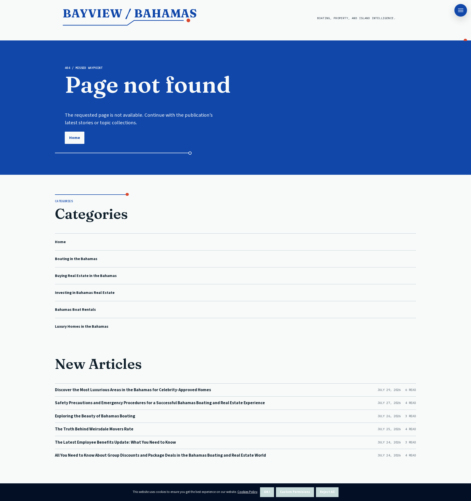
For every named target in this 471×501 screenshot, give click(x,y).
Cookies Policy (247, 492)
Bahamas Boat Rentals (75, 309)
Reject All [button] (327, 492)
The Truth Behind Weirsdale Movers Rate (94, 429)
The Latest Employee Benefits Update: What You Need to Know (115, 442)
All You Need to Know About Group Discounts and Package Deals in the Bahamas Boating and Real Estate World (160, 455)
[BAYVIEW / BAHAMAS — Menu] (460, 10)
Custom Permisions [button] (295, 492)
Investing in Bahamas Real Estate (85, 292)
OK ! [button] (267, 492)
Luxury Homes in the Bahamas (81, 326)
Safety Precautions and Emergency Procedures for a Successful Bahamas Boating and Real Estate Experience (160, 403)
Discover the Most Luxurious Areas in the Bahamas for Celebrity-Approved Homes (133, 390)
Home (74, 137)
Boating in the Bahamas (76, 259)
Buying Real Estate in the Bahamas (86, 275)
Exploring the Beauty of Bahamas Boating (95, 416)
